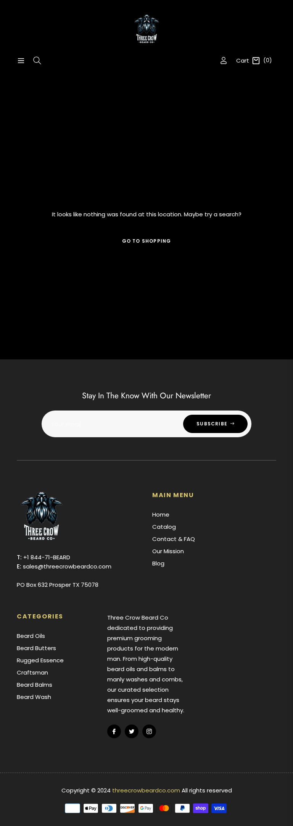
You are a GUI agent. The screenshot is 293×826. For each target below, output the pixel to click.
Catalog (164, 527)
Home (160, 514)
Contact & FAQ (173, 539)
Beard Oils (31, 636)
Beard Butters (36, 648)
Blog (158, 563)
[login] (224, 60)
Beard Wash (34, 697)
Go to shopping (146, 241)
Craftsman (32, 672)
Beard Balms (34, 685)
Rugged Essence (40, 660)
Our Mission (168, 551)
